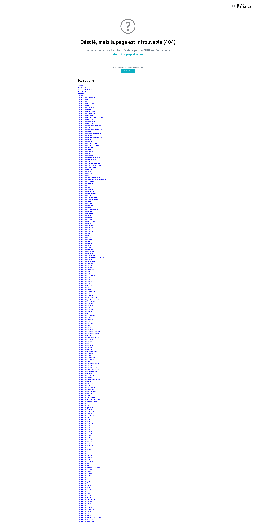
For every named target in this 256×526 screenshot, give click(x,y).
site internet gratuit (136, 67)
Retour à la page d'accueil (128, 54)
